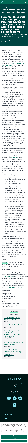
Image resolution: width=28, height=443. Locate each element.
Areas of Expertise (10, 414)
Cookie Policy (7, 425)
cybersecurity (9, 276)
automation (18, 276)
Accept (14, 435)
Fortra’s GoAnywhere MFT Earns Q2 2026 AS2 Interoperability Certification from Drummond (12, 333)
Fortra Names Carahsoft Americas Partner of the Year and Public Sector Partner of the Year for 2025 (12, 352)
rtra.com (18, 287)
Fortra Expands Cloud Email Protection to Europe (12, 318)
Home (2, 8)
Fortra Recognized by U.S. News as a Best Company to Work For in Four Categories (13, 342)
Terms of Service (17, 425)
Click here (5, 263)
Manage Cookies (14, 441)
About (6, 418)
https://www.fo (11, 287)
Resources (8, 8)
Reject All (14, 438)
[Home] (2, 2)
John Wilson (14, 157)
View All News (14, 312)
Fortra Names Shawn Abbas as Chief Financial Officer (13, 325)
